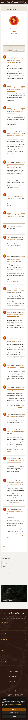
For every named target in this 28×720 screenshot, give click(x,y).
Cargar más (4, 545)
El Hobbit (13, 292)
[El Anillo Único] (9, 2)
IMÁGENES (3, 661)
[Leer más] (16, 187)
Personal (6, 47)
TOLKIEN (3, 628)
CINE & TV (3, 633)
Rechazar (14, 716)
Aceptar (14, 709)
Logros (12, 43)
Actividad (6, 43)
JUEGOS (3, 650)
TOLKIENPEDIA (4, 622)
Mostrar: (10, 50)
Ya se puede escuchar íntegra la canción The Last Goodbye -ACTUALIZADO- (15, 460)
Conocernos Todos (11, 241)
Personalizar (14, 713)
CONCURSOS (4, 656)
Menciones (12, 47)
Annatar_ (14, 28)
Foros (22, 43)
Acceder (21, 2)
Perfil (17, 43)
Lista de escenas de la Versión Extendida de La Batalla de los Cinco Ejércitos (16, 314)
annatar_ (9, 312)
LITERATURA (4, 639)
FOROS (2, 644)
